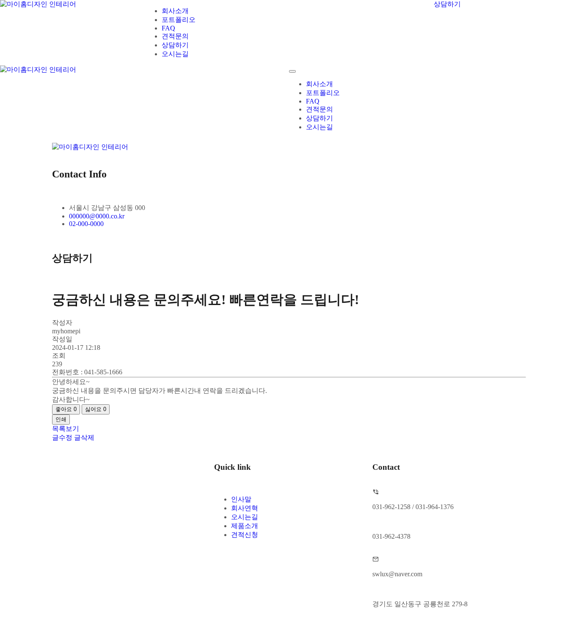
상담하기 (175, 45)
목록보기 (65, 428)
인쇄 (60, 419)
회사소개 (175, 10)
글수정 (62, 437)
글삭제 (84, 437)
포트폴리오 (178, 19)
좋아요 (66, 409)
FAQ (168, 28)
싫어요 (95, 409)
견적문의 (175, 36)
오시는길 (175, 53)
